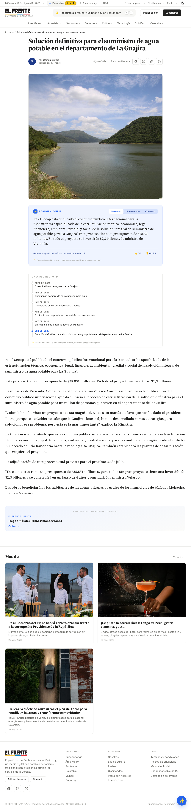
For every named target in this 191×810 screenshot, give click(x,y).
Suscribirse (172, 12)
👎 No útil (151, 253)
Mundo (69, 775)
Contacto (38, 779)
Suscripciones (116, 780)
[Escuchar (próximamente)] (159, 61)
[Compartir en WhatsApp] (143, 61)
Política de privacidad (163, 761)
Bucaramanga (73, 757)
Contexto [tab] (150, 211)
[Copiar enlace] (151, 61)
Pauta (170, 3)
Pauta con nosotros (119, 775)
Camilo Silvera (51, 60)
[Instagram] (17, 788)
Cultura (107, 23)
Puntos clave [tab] (133, 211)
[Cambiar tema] (183, 3)
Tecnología (123, 23)
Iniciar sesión (150, 12)
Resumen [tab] (116, 211)
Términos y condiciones (165, 757)
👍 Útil (138, 253)
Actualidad (54, 23)
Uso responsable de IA (164, 770)
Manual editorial (160, 766)
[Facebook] (8, 788)
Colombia (156, 23)
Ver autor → (179, 557)
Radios (112, 766)
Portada (9, 32)
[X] (26, 788)
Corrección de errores (164, 775)
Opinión (140, 23)
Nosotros (113, 757)
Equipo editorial (117, 761)
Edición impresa (132, 3)
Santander (73, 23)
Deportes (91, 23)
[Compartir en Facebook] (135, 61)
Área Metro (35, 23)
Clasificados (154, 3)
